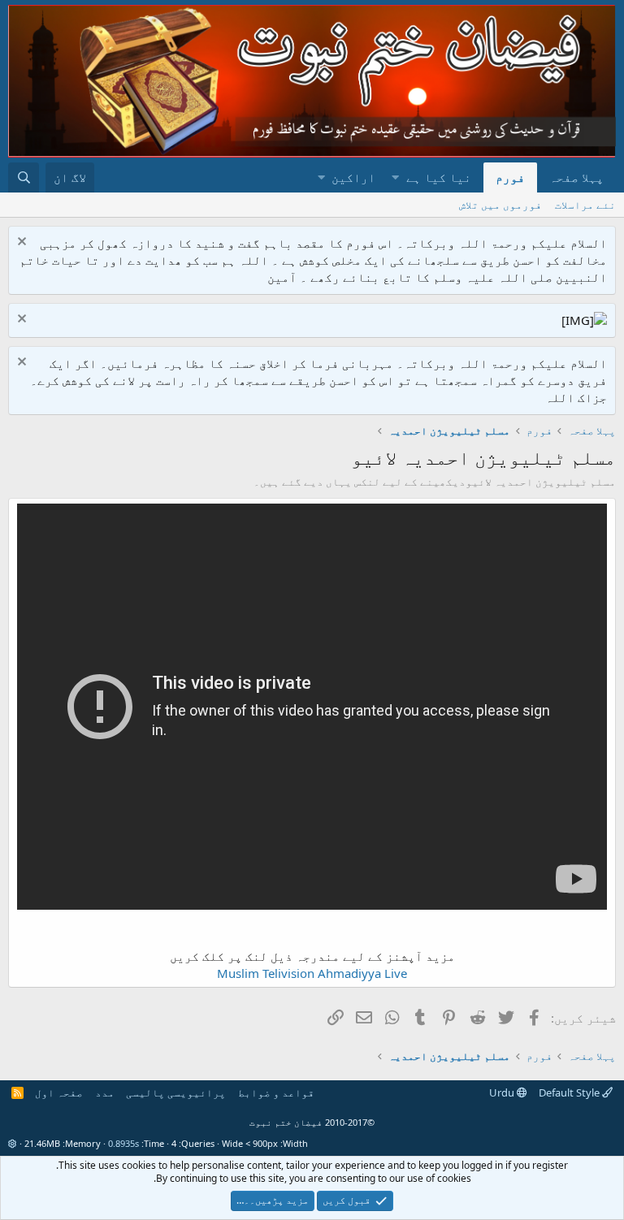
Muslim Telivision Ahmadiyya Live (312, 973)
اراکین (353, 177)
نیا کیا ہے (438, 177)
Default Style (570, 1092)
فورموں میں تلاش (500, 204)
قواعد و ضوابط (276, 1092)
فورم (510, 177)
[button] (395, 177)
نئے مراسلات (585, 204)
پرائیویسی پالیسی (176, 1092)
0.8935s (123, 1143)
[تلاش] (23, 177)
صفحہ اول (59, 1092)
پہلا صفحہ (576, 177)
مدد (105, 1092)
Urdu (503, 1092)
